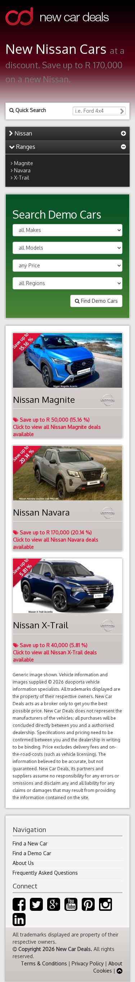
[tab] (67, 134)
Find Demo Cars (99, 301)
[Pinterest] (88, 908)
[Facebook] (19, 908)
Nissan (22, 133)
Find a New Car (30, 843)
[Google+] (53, 908)
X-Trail (21, 178)
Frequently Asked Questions (45, 873)
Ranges (25, 146)
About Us (23, 863)
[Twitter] (36, 908)
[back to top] (119, 971)
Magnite (23, 163)
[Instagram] (105, 908)
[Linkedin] (19, 923)
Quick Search (30, 110)
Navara (22, 170)
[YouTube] (70, 908)
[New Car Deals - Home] (57, 30)
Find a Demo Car (32, 853)
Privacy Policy (88, 963)
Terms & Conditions (44, 963)
